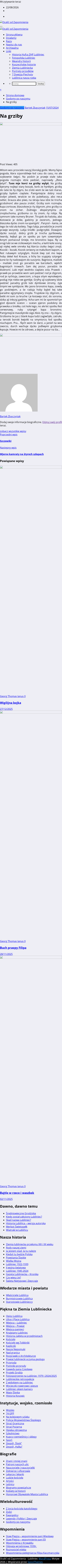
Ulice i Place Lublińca (17, 1319)
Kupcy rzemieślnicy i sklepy (21, 1436)
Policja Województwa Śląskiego (23, 1420)
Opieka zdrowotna (16, 1430)
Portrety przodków (22, 71)
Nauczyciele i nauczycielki (20, 1467)
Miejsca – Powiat (15, 1326)
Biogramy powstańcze (18, 1487)
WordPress (45, 1558)
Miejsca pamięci (15, 1329)
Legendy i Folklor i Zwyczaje (21, 1518)
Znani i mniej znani (16, 1461)
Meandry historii (21, 61)
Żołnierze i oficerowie (18, 1471)
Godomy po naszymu (12, 107)
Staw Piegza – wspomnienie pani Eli (26, 1539)
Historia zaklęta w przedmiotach (24, 1336)
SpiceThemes (35, 1562)
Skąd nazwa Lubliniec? (18, 1220)
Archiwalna (12, 48)
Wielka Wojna (13, 1261)
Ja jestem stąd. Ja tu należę (21, 1251)
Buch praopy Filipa (13, 948)
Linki (8, 51)
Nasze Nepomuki (15, 1349)
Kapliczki (11, 1346)
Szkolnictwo (12, 1433)
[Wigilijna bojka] (31, 467)
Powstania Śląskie (16, 1257)
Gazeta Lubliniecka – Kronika (22, 1274)
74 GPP (10, 1413)
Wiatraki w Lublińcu (17, 1230)
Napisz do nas (14, 44)
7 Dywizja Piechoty (22, 74)
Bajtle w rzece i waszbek (17, 1193)
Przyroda (11, 1362)
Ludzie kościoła (14, 1477)
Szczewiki (5, 441)
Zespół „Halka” (14, 1446)
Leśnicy (10, 1484)
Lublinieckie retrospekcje (20, 1379)
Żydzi (9, 1512)
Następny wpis (8, 447)
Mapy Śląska (13, 1392)
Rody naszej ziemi (16, 1247)
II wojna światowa (16, 1267)
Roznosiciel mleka (16, 1549)
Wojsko (10, 1410)
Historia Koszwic (15, 1395)
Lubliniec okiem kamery (19, 1389)
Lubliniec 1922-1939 (17, 1264)
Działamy (11, 38)
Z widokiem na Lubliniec (19, 1382)
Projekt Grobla (14, 1372)
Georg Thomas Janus (12, 696)
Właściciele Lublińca (17, 1295)
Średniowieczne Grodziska (21, 1213)
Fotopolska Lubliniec (23, 58)
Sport (9, 1440)
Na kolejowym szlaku (17, 1416)
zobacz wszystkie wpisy (13, 431)
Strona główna (14, 34)
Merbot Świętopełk (16, 1226)
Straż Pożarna (14, 1426)
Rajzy (9, 41)
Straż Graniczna (15, 1423)
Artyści (10, 1481)
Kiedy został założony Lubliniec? (24, 1216)
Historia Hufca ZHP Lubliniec (28, 54)
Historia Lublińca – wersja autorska (26, 1223)
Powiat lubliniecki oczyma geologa (25, 1359)
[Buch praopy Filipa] (31, 712)
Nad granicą (13, 1352)
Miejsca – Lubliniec (16, 1322)
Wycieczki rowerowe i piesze (22, 1385)
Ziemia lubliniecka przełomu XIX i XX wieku (29, 1244)
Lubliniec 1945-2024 (17, 1271)
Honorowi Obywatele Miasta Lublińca (27, 1494)
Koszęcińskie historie (24, 64)
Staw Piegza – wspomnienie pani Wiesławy (30, 1536)
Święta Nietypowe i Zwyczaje (22, 1281)
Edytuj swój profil (52, 422)
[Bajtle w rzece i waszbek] (31, 957)
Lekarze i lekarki (15, 1474)
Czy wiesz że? (13, 1277)
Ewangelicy (12, 1515)
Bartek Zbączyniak (35, 107)
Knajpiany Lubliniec (17, 1332)
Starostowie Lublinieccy (19, 1302)
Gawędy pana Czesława (19, 1369)
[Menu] (1, 26)
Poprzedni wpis (8, 434)
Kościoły (10, 1339)
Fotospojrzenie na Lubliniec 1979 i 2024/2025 (31, 1376)
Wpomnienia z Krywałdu (19, 1543)
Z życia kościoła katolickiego (21, 1508)
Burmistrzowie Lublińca (19, 1298)
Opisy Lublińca (14, 1316)
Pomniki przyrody (16, 1366)
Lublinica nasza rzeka (24, 77)
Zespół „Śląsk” (14, 1443)
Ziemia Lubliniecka (22, 67)
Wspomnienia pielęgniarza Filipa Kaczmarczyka (32, 1553)
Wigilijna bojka (10, 703)
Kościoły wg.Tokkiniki (17, 1342)
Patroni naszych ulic (17, 1464)
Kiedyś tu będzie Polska (19, 1254)
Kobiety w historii (16, 1491)
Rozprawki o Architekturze (21, 1356)
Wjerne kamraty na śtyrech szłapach (22, 454)
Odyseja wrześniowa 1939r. (21, 1546)
